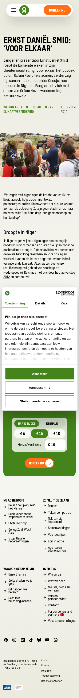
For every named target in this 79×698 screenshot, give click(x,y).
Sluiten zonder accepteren (39, 401)
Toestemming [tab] (15, 303)
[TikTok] (31, 639)
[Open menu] (13, 10)
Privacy (45, 666)
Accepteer (39, 374)
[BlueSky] (39, 639)
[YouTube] (47, 639)
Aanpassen (37, 387)
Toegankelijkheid (50, 676)
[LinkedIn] (22, 639)
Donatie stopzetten (51, 681)
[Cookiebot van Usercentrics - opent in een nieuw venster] (56, 293)
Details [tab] (40, 303)
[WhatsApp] (55, 639)
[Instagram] (14, 639)
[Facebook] (5, 639)
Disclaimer (46, 671)
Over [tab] (64, 303)
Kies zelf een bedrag (29, 444)
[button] (57, 10)
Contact (45, 660)
